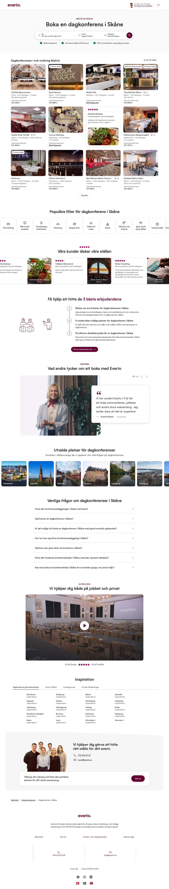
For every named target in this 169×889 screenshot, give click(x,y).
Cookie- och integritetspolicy (95, 837)
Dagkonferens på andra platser (26, 687)
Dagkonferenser (28, 800)
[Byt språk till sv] (84, 883)
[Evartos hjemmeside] (14, 5)
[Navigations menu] (158, 5)
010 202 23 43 (84, 755)
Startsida (14, 800)
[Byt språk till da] (77, 883)
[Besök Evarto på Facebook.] (78, 877)
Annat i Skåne (51, 687)
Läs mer (163, 281)
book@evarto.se (85, 760)
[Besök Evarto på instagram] (84, 877)
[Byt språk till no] (91, 883)
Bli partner (39, 837)
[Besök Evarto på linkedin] (91, 877)
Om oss (63, 837)
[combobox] (57, 36)
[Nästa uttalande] (147, 376)
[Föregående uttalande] (142, 376)
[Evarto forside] (84, 815)
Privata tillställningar (90, 687)
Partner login (129, 837)
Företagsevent (69, 687)
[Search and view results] (129, 35)
